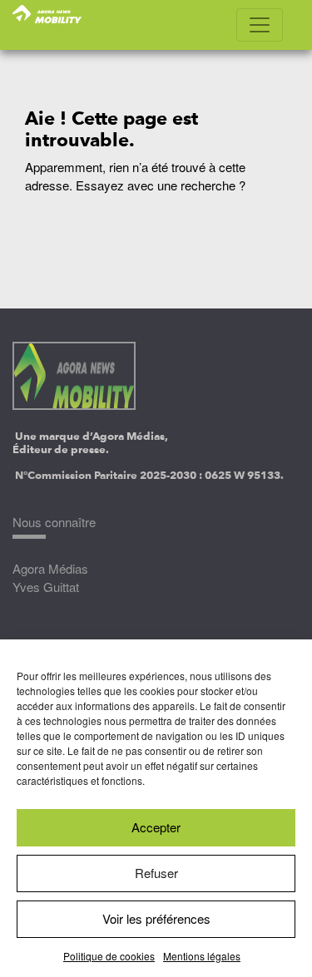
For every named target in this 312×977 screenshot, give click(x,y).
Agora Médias (50, 568)
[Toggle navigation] (259, 25)
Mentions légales (201, 956)
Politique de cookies (109, 956)
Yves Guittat (45, 586)
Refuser (156, 872)
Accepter (156, 827)
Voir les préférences (156, 918)
